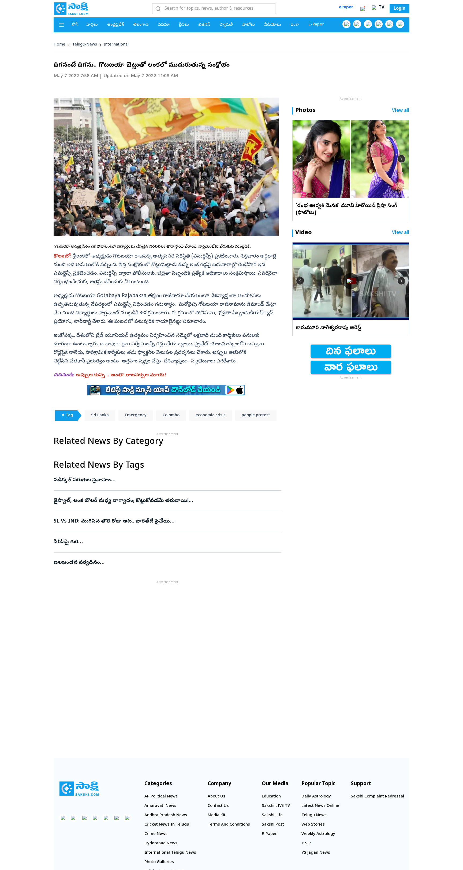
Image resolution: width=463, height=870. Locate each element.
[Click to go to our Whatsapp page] (357, 24)
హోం (75, 24)
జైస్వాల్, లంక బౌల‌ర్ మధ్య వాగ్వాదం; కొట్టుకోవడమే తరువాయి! (163, 500)
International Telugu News (170, 853)
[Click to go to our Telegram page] (117, 818)
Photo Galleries (159, 862)
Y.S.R (306, 843)
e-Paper (316, 24)
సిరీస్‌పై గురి (161, 542)
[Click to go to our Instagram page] (379, 24)
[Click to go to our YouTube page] (389, 24)
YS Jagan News (315, 853)
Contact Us (218, 806)
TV (380, 8)
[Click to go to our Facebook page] (346, 24)
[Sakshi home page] (79, 789)
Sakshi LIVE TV (276, 806)
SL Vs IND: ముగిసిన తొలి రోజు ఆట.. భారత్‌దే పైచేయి (164, 521)
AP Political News (161, 796)
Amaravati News (160, 806)
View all (400, 111)
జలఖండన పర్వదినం (163, 562)
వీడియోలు (272, 25)
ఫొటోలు (248, 25)
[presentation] (300, 159)
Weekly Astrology (318, 834)
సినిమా (164, 25)
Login (399, 9)
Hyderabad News (160, 843)
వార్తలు (92, 25)
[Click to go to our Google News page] (400, 24)
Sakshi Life (272, 815)
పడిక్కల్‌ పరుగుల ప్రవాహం (163, 480)
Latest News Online (320, 806)
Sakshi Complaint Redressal (377, 796)
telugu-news (84, 44)
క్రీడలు (184, 25)
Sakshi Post (273, 824)
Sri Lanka (100, 415)
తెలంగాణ (141, 25)
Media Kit (217, 815)
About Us (216, 796)
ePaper (346, 7)
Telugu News (314, 815)
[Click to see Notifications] (363, 9)
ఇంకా (294, 25)
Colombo (171, 415)
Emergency (136, 415)
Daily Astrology (316, 796)
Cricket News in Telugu (166, 824)
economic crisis (211, 415)
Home (59, 44)
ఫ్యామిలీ (226, 25)
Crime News (155, 834)
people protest (256, 415)
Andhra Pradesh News (165, 815)
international (116, 44)
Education (271, 796)
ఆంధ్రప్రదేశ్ (115, 25)
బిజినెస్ (204, 25)
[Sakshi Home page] (71, 9)
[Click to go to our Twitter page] (368, 24)
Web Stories (313, 824)
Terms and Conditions (229, 824)
